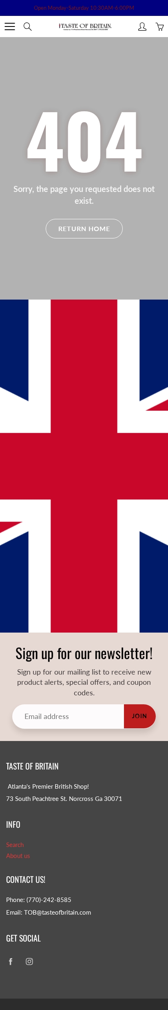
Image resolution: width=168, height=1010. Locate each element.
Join (140, 715)
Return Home (84, 228)
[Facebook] (10, 962)
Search (15, 844)
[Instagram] (29, 962)
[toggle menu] (9, 26)
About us (18, 855)
